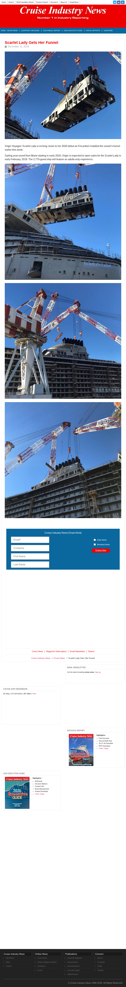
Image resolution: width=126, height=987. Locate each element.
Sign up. (98, 672)
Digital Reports (93, 30)
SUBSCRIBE (108, 30)
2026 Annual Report (51, 30)
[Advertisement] (63, 610)
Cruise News (12, 30)
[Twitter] (114, 2)
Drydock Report (42, 2)
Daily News (102, 540)
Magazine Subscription (56, 651)
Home (4, 2)
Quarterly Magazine (30, 30)
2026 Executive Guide (73, 30)
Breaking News (103, 544)
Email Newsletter (77, 651)
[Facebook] (118, 2)
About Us (63, 2)
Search (11, 2)
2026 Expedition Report (25, 2)
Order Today (103, 748)
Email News (74, 2)
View (34, 694)
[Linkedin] (122, 2)
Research (54, 2)
